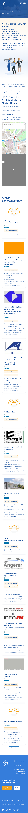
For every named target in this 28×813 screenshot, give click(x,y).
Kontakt (9, 804)
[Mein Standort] (18, 127)
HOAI (3, 10)
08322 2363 (9, 114)
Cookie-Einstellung (19, 804)
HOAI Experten (9, 10)
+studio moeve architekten (13, 721)
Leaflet (7, 153)
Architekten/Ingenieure (17, 91)
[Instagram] (18, 810)
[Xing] (14, 810)
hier (24, 86)
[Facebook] (3, 810)
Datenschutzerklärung (8, 800)
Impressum (20, 800)
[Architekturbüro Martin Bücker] (14, 136)
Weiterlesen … (14, 285)
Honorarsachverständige (8, 12)
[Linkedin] (7, 810)
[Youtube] (10, 810)
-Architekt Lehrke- (10, 412)
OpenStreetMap (18, 153)
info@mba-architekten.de (12, 110)
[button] (24, 3)
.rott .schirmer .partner (11, 494)
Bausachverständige (11, 375)
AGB (3, 804)
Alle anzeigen (14, 748)
